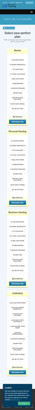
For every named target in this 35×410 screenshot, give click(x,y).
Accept (24, 403)
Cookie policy (15, 399)
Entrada (11, 2)
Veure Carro (29, 2)
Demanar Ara (17, 122)
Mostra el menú (9, 28)
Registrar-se (18, 2)
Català (5, 2)
